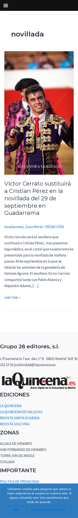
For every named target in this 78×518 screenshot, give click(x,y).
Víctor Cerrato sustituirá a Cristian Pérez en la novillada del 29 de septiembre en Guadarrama (37, 198)
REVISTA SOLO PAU (15, 424)
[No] (72, 501)
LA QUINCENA (10, 405)
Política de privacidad (48, 509)
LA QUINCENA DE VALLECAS (21, 411)
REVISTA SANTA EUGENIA (19, 418)
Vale (15, 509)
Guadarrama (13, 226)
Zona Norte (34, 226)
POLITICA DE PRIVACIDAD (19, 481)
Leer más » (12, 297)
